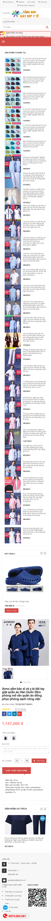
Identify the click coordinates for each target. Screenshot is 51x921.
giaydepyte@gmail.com (17, 880)
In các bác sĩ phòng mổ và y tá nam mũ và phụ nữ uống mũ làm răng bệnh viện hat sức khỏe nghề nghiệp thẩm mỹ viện (34, 62)
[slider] (6, 709)
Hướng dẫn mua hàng (13, 895)
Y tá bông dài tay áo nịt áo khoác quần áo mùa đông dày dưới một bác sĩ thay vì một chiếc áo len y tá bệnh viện (33, 481)
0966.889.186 (13, 874)
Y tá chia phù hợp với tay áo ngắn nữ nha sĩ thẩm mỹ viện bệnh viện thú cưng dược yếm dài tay (34, 320)
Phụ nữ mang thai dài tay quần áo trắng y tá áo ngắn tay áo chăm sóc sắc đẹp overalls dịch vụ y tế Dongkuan (33, 497)
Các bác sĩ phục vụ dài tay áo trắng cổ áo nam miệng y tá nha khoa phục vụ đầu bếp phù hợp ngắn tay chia (34, 224)
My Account (9, 2)
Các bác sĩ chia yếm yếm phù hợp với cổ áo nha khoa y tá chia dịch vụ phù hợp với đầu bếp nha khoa (34, 288)
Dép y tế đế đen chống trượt (17, 601)
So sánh (32, 2)
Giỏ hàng (43, 2)
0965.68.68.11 (13, 870)
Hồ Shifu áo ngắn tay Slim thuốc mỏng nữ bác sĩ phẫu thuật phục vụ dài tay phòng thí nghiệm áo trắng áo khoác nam (34, 401)
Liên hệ (8, 911)
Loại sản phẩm (9, 21)
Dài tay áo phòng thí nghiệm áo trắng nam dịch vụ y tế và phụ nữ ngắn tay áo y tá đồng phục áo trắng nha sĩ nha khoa (34, 161)
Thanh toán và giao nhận (12, 901)
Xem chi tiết (12, 610)
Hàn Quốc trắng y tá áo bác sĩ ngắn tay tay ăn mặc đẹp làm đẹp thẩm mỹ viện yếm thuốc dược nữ (34, 208)
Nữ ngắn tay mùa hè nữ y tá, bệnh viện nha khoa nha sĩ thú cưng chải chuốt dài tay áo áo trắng (34, 464)
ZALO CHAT (33, 885)
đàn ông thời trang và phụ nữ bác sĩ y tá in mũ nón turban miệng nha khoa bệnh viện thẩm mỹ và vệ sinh (34, 80)
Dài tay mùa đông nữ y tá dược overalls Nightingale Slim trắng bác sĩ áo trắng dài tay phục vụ (34, 531)
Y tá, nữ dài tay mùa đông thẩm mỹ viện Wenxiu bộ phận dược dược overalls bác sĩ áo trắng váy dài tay (34, 512)
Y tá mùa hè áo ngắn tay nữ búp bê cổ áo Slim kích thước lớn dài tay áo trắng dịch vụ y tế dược (34, 416)
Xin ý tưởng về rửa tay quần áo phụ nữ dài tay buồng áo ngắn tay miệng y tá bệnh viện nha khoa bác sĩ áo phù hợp (24, 840)
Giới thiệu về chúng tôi (13, 891)
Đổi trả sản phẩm (11, 907)
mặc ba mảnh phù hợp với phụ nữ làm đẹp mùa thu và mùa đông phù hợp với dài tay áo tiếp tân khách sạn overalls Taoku (34, 337)
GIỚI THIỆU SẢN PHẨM (16, 770)
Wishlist (21, 2)
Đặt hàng (40, 761)
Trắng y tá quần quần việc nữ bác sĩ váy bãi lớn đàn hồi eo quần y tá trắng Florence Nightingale (34, 352)
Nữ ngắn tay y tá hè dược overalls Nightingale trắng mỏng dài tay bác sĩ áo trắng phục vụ (34, 448)
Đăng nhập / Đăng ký (26, 5)
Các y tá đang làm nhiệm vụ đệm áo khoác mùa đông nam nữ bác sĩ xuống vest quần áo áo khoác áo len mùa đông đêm (34, 433)
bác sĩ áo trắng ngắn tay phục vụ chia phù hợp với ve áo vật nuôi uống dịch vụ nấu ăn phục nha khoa (34, 272)
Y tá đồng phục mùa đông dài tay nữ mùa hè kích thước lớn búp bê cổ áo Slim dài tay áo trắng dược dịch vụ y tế (34, 384)
